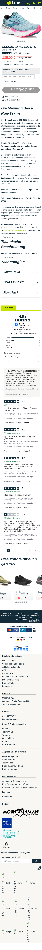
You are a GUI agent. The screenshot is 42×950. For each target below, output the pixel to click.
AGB (4, 670)
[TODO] (37, 390)
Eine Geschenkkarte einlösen (15, 784)
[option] (21, 25)
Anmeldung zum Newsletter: (12, 857)
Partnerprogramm (10, 769)
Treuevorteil (7, 763)
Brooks (29, 8)
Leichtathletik (8, 738)
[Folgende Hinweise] (40, 550)
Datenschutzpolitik (10, 680)
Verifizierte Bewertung (13, 405)
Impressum (7, 686)
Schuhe (15, 8)
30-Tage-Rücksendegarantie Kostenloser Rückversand (21, 616)
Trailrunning (7, 732)
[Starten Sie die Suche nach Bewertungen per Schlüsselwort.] (39, 362)
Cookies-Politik (9, 673)
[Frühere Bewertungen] (4, 550)
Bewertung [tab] (8, 308)
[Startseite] (2, 8)
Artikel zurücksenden (11, 667)
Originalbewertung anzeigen (12, 422)
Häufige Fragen (9, 661)
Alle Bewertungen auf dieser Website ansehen (23, 333)
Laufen (22, 8)
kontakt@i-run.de (10, 719)
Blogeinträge (8, 797)
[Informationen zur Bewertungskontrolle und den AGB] (33, 328)
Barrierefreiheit (8, 683)
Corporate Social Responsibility (16, 701)
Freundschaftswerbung (12, 766)
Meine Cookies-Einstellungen (15, 677)
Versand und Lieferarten (13, 664)
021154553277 (9, 716)
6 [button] (27, 604)
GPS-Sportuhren (9, 745)
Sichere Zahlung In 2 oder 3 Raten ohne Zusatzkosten (35, 617)
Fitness (5, 741)
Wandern (6, 735)
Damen (8, 8)
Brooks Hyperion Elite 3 (16, 230)
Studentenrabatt (9, 759)
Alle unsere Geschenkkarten (15, 781)
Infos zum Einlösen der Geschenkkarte (19, 787)
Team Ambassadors (11, 704)
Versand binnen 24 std (7, 614)
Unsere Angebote (10, 756)
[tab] (21, 272)
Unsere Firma (8, 698)
